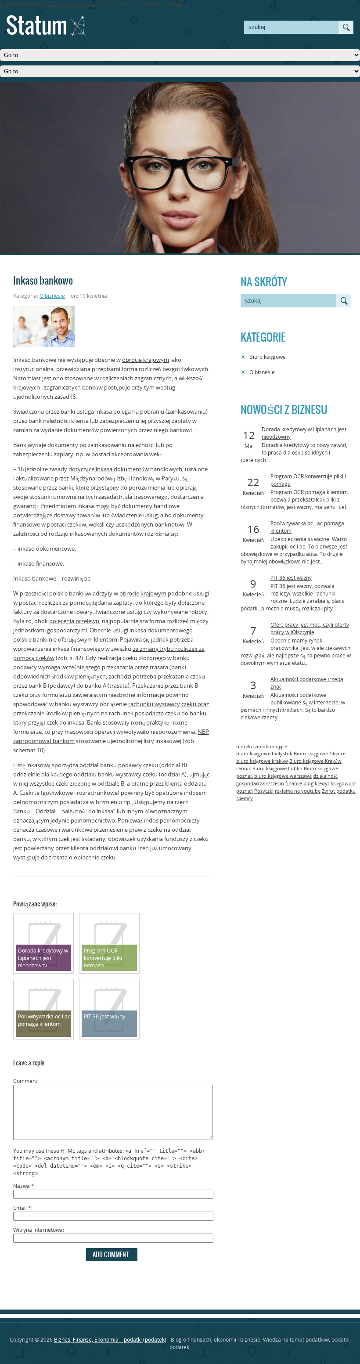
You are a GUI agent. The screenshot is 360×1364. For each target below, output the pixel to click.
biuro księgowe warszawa (283, 776)
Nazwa (23, 1186)
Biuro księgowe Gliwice (320, 754)
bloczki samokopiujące (72, 3)
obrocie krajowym (145, 360)
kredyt (322, 783)
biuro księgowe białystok (264, 754)
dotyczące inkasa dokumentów (108, 469)
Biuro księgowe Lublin (277, 768)
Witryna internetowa (38, 1230)
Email (22, 1208)
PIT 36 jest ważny (291, 577)
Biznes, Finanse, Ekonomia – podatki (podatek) (110, 1339)
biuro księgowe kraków (262, 761)
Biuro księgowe (267, 357)
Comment (25, 1081)
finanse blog (299, 783)
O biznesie (262, 372)
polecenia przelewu (74, 621)
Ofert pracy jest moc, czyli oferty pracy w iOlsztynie (309, 628)
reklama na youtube (297, 791)
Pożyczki (264, 791)
